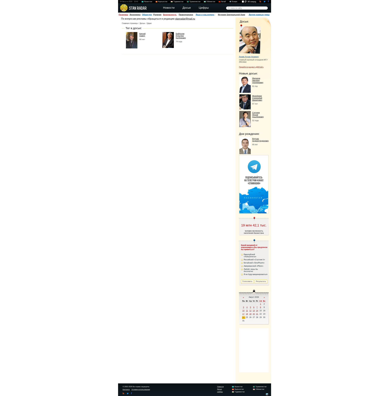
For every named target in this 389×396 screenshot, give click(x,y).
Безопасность (170, 15)
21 (257, 314)
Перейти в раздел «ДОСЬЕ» (251, 67)
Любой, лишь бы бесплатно (251, 270)
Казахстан (148, 1)
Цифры (220, 392)
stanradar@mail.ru (185, 18)
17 (243, 314)
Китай (223, 1)
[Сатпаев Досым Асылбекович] (245, 126)
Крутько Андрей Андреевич (260, 140)
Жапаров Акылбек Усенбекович (257, 80)
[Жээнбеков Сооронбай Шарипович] (245, 108)
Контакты (126, 389)
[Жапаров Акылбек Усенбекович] (245, 92)
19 (250, 314)
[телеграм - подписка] (253, 212)
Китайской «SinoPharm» (254, 263)
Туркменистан (194, 1)
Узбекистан (211, 1)
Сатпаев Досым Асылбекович (258, 115)
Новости (220, 386)
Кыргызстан (162, 1)
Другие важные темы (259, 15)
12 (250, 311)
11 (247, 311)
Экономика (134, 15)
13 (254, 311)
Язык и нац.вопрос (205, 15)
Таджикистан (178, 1)
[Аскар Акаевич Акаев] (250, 39)
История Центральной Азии (231, 15)
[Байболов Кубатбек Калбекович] (168, 47)
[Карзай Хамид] (131, 47)
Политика (123, 15)
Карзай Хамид (142, 35)
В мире (234, 1)
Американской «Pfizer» (253, 266)
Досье (142, 23)
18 (247, 314)
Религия (157, 15)
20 (254, 314)
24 (243, 317)
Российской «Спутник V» (254, 260)
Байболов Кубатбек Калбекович (181, 36)
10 (243, 311)
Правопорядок (186, 15)
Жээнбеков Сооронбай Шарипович (257, 98)
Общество (147, 15)
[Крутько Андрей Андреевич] (245, 153)
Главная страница (130, 23)
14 (257, 311)
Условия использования (140, 389)
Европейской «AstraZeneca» (250, 255)
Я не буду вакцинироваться (255, 274)
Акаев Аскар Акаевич (249, 57)
